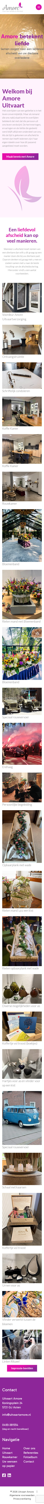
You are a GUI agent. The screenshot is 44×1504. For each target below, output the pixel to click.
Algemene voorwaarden (22, 1495)
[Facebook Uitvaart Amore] (4, 1475)
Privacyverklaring (22, 1498)
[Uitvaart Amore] (12, 7)
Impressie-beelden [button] (22, 1368)
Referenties (30, 1453)
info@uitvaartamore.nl (16, 1415)
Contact (28, 1461)
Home (6, 1448)
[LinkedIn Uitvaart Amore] (9, 1475)
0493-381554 (10, 1425)
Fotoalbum (30, 1457)
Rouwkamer (9, 1457)
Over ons (29, 1448)
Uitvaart (7, 1453)
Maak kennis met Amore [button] (20, 156)
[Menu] (39, 7)
